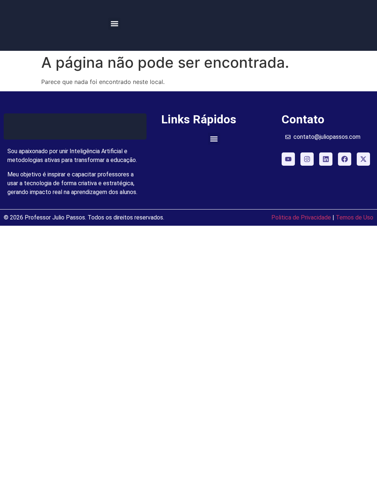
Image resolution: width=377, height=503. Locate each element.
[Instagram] (307, 159)
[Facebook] (344, 159)
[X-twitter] (363, 159)
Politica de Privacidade (301, 217)
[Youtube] (288, 159)
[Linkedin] (325, 159)
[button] (114, 24)
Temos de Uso (354, 217)
